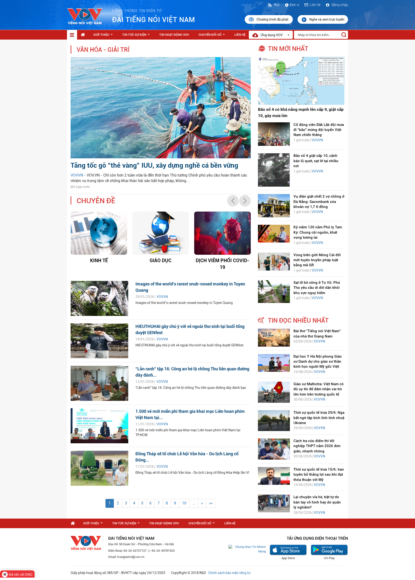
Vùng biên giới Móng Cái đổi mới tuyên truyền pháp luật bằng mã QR (317, 260)
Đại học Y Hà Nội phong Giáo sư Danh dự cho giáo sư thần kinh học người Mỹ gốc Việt (317, 361)
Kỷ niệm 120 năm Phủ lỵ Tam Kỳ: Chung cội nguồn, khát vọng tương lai (317, 232)
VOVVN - (79, 175)
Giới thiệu (104, 36)
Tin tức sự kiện (137, 36)
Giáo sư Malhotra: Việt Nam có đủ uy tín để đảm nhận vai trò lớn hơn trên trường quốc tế (318, 389)
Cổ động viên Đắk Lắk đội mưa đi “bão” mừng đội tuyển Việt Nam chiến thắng (318, 130)
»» (211, 503)
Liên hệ (315, 5)
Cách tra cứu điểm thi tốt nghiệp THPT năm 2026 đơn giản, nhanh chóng (317, 446)
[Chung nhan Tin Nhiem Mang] (247, 549)
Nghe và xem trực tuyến (326, 19)
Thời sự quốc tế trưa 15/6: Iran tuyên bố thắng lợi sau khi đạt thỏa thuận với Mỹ (318, 474)
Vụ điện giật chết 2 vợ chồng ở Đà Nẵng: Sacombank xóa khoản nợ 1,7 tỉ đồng (318, 201)
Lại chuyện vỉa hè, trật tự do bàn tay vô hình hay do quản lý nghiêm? (317, 502)
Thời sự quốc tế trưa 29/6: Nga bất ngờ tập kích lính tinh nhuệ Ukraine (318, 417)
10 (184, 503)
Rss (276, 5)
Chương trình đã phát (272, 19)
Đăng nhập (339, 5)
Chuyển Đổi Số (213, 36)
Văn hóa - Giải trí (103, 49)
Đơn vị (294, 5)
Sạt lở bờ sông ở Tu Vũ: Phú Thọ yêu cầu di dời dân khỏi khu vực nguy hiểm (316, 287)
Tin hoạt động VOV (174, 34)
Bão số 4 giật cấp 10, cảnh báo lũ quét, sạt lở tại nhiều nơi (315, 161)
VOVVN (162, 297)
